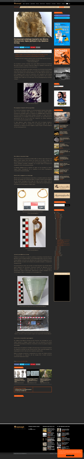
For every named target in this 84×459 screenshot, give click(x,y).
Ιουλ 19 (58, 227)
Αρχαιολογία (27, 3)
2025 (57, 213)
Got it (72, 455)
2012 (56, 267)
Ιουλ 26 (58, 221)
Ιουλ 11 (58, 234)
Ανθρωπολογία (48, 3)
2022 (56, 258)
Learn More (68, 455)
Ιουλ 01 (58, 250)
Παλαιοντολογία (42, 3)
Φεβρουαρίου (58, 254)
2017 (56, 262)
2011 (56, 268)
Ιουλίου (58, 218)
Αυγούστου (58, 217)
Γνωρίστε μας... (57, 453)
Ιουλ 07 (58, 237)
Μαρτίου (57, 253)
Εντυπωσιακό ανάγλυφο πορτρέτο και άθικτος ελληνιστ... (63, 245)
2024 (56, 256)
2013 (56, 266)
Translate (61, 87)
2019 (56, 261)
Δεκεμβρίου (58, 214)
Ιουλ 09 (58, 236)
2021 (56, 259)
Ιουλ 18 (58, 228)
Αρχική (24, 3)
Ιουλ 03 (58, 248)
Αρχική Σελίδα (52, 453)
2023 (56, 257)
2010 (56, 269)
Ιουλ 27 (58, 220)
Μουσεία (37, 3)
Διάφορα (63, 3)
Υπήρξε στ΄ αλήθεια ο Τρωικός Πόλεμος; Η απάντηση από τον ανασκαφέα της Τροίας (31, 54)
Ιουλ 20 (58, 227)
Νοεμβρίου (58, 215)
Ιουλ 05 (58, 246)
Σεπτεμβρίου (58, 216)
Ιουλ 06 (59, 239)
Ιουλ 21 (58, 226)
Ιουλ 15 (58, 231)
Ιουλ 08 (58, 237)
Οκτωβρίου (58, 215)
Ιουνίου (57, 251)
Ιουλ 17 (58, 229)
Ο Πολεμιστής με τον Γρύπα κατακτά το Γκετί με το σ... (63, 243)
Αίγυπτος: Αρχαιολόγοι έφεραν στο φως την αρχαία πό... (63, 242)
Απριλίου (58, 252)
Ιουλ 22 (58, 225)
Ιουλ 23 (58, 224)
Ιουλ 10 (58, 235)
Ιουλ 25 (58, 222)
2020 (56, 260)
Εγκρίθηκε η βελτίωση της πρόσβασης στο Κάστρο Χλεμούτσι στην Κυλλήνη (30, 56)
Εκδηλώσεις (59, 3)
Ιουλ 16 (58, 230)
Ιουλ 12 (58, 233)
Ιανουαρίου (58, 255)
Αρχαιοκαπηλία (32, 3)
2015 (56, 264)
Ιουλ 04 (58, 247)
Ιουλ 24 (58, 223)
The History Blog (24, 361)
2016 (56, 263)
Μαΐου (57, 251)
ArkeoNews (19, 361)
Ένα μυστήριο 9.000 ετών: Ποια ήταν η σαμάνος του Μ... (63, 240)
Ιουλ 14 (58, 232)
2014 (56, 265)
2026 (56, 212)
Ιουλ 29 (58, 219)
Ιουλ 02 (58, 249)
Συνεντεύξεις (54, 3)
